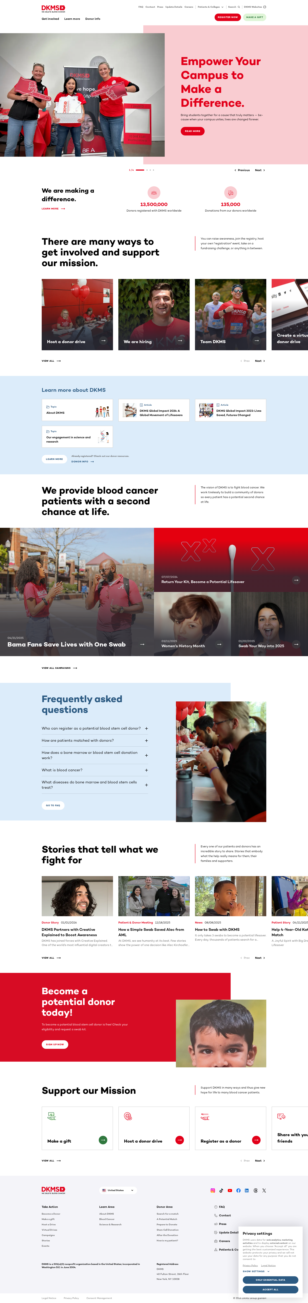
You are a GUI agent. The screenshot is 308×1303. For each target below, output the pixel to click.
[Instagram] (213, 1190)
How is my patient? (167, 1240)
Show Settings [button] (254, 1271)
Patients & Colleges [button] (209, 7)
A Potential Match (167, 1219)
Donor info (92, 18)
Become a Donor (51, 1213)
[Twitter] (264, 1190)
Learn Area (106, 1207)
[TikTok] (221, 1190)
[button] (241, 170)
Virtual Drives (49, 1229)
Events (45, 1246)
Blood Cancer (106, 1219)
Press (160, 7)
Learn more (72, 18)
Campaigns (48, 1235)
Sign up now (55, 1044)
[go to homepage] (53, 8)
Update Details (173, 7)
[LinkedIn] (247, 1190)
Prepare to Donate (167, 1224)
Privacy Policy (71, 1298)
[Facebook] (238, 1190)
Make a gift (48, 1219)
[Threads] (255, 1190)
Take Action (50, 1207)
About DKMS (106, 1213)
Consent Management (99, 1298)
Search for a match (168, 1213)
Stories (46, 1240)
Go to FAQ (53, 805)
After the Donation (167, 1235)
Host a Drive (49, 1224)
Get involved (50, 18)
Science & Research (110, 1224)
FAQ (140, 7)
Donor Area (165, 1207)
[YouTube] (230, 1190)
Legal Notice (49, 1298)
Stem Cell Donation (168, 1229)
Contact (150, 7)
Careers (188, 7)
